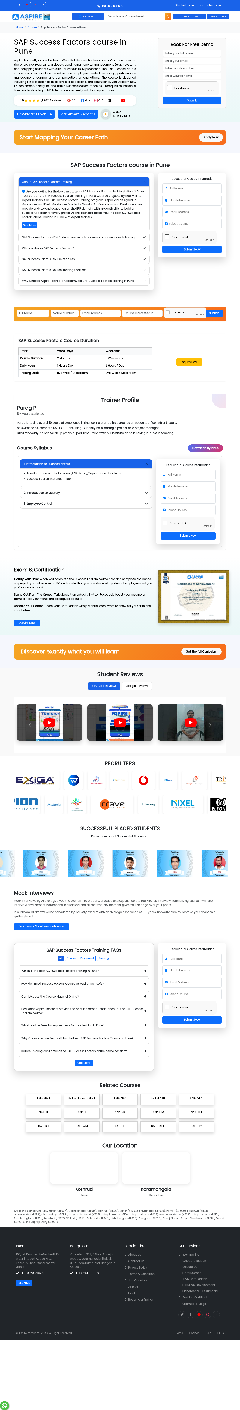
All (60, 958)
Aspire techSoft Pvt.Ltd (33, 1333)
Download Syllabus (205, 448)
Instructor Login (210, 5)
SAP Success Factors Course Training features (54, 270)
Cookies (194, 1333)
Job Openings (138, 1280)
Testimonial (210, 1291)
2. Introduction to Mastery (42, 493)
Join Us (133, 1287)
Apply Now (211, 137)
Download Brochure (34, 114)
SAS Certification (194, 1261)
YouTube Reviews (104, 686)
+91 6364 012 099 (87, 1273)
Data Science (191, 1273)
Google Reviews (137, 686)
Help (208, 1333)
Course (32, 27)
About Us (134, 1255)
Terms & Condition (141, 1274)
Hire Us (133, 1293)
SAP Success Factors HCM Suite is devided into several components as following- (79, 237)
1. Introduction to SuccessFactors (47, 464)
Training (104, 958)
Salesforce (189, 1267)
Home (20, 27)
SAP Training (190, 1255)
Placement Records (78, 114)
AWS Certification (194, 1279)
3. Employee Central (38, 504)
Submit (192, 100)
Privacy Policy (137, 1267)
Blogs (202, 1304)
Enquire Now (189, 362)
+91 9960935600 (112, 6)
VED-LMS (24, 1283)
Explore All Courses (189, 16)
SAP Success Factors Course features (48, 259)
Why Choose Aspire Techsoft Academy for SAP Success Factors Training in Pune (78, 281)
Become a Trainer (140, 1299)
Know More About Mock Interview (41, 926)
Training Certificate (195, 1297)
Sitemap (188, 1304)
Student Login (184, 5)
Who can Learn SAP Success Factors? (48, 248)
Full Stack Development (198, 1285)
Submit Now (192, 249)
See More (29, 225)
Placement (87, 958)
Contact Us (136, 1261)
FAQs (221, 1333)
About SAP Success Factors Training (47, 182)
